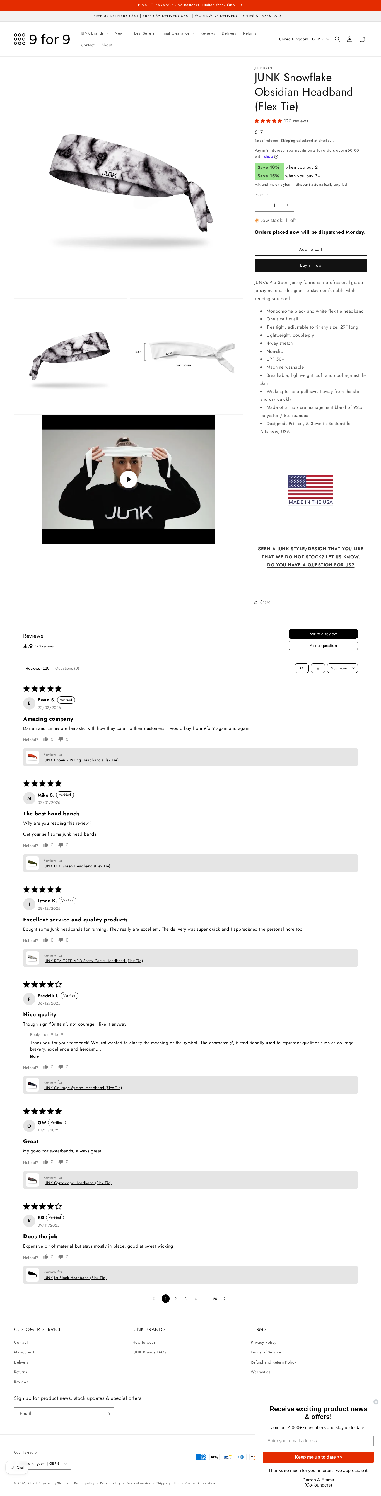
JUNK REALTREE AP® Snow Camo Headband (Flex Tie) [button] (93, 961)
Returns (20, 1372)
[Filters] (318, 668)
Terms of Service (266, 1352)
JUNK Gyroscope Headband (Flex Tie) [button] (78, 1183)
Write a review (323, 634)
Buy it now (311, 265)
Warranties (260, 1372)
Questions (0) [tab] (67, 668)
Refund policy (84, 1483)
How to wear (144, 1342)
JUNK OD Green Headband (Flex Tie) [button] (77, 866)
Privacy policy (110, 1483)
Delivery (21, 1362)
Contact (21, 1342)
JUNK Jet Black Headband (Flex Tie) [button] (75, 1277)
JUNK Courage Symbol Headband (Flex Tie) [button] (83, 1087)
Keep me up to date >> (318, 1457)
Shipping (288, 140)
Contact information (200, 1483)
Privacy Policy (263, 1342)
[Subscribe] (108, 1413)
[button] (95, 33)
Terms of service (139, 1483)
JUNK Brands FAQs (149, 1352)
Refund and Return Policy (273, 1362)
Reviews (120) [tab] (38, 668)
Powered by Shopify (53, 1483)
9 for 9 (33, 1483)
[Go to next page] (225, 1299)
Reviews (21, 1381)
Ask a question (323, 645)
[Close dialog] (376, 1402)
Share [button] (265, 602)
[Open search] (302, 668)
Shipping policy (168, 1483)
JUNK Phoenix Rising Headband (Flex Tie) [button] (81, 760)
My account (24, 1352)
